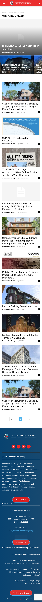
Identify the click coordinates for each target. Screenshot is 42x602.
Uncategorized (12, 12)
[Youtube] (29, 446)
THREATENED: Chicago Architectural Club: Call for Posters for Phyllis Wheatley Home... (20, 172)
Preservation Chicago (8, 52)
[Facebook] (13, 446)
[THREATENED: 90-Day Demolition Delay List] (21, 37)
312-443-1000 (21, 528)
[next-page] (30, 419)
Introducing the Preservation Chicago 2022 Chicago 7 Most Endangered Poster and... (17, 206)
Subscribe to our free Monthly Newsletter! (20, 548)
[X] (24, 446)
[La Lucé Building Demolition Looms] (21, 294)
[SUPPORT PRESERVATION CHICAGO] (21, 126)
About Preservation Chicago (14, 457)
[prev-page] (11, 419)
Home (4, 12)
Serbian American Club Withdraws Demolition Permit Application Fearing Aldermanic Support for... (19, 241)
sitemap (21, 537)
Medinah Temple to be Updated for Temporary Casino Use (20, 336)
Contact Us (7, 503)
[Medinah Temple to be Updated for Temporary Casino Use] (21, 323)
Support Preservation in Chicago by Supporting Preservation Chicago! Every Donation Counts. (20, 106)
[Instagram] (18, 446)
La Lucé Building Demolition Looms (20, 306)
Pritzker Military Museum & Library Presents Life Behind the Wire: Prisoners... (20, 275)
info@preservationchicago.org (21, 531)
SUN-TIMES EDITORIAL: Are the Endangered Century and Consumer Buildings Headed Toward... (20, 369)
